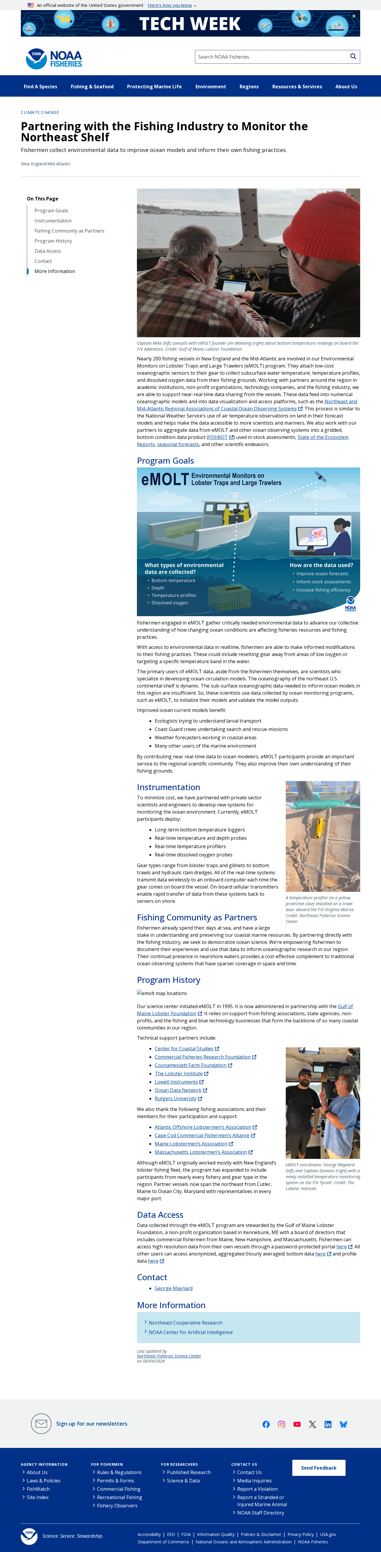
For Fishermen (107, 1464)
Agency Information (44, 1464)
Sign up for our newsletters (91, 1423)
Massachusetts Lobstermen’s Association (201, 1152)
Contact (43, 261)
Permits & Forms (115, 1480)
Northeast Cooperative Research (185, 1322)
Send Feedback (319, 1468)
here (341, 1246)
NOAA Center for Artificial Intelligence (191, 1332)
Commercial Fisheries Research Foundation (203, 1057)
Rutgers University (175, 1098)
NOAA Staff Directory (260, 1512)
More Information (55, 271)
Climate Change (40, 112)
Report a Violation (257, 1489)
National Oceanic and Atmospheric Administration (244, 1542)
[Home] (52, 57)
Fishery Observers (117, 1505)
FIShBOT (218, 437)
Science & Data (183, 1480)
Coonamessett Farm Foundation (191, 1065)
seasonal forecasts (178, 444)
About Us (37, 1472)
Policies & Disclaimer (261, 1534)
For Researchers (179, 1464)
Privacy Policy (301, 1534)
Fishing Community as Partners (69, 231)
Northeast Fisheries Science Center (169, 1356)
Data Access (48, 251)
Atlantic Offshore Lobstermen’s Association (203, 1127)
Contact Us (244, 1464)
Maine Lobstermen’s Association (191, 1143)
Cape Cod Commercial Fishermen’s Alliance (202, 1135)
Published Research (189, 1472)
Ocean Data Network (178, 1090)
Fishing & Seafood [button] (92, 86)
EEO (171, 1534)
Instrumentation (53, 221)
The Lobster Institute (179, 1073)
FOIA (186, 1534)
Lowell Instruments (176, 1082)
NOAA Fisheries (313, 1542)
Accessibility (149, 1534)
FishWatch (38, 1489)
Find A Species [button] (40, 86)
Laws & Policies (43, 1480)
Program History (53, 241)
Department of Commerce (163, 1542)
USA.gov (328, 1534)
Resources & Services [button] (297, 86)
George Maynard (174, 1288)
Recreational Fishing (119, 1497)
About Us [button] (346, 86)
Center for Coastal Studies (184, 1048)
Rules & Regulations (119, 1472)
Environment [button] (211, 86)
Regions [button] (249, 86)
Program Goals (51, 211)
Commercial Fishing (118, 1489)
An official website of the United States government (114, 5)
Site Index (38, 1497)
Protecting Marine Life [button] (154, 86)
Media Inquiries (254, 1480)
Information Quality (216, 1534)
